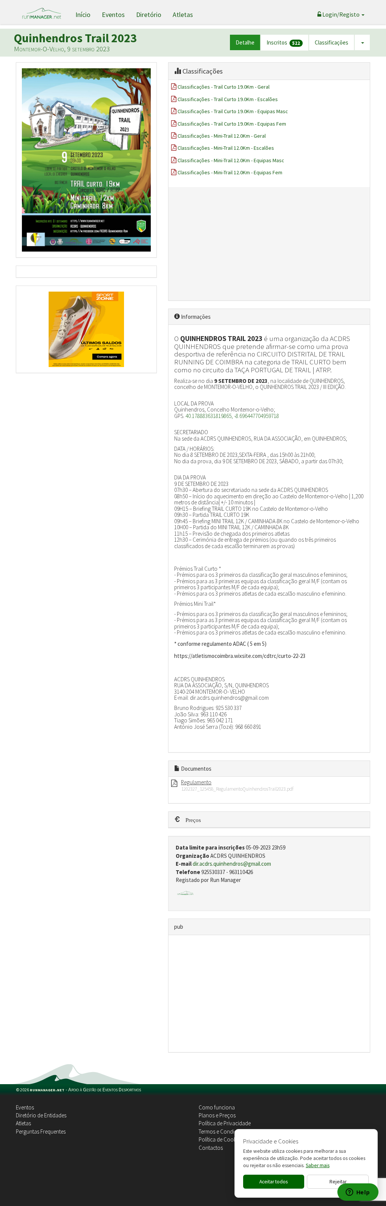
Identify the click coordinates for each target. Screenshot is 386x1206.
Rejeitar (337, 1181)
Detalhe (245, 42)
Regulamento (196, 782)
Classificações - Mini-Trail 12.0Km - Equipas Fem (230, 172)
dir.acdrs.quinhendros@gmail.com (232, 863)
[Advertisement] (269, 244)
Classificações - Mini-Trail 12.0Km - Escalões (226, 147)
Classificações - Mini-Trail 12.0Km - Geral (222, 135)
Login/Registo (341, 14)
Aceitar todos (273, 1181)
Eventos (113, 14)
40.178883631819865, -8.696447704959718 (232, 415)
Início (82, 14)
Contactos (211, 1147)
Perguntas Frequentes (41, 1131)
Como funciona (217, 1107)
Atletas (183, 14)
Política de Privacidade (225, 1123)
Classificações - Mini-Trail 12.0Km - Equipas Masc (231, 160)
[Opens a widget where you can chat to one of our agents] (357, 1192)
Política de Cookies (220, 1139)
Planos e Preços (217, 1115)
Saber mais (317, 1165)
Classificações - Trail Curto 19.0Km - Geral (224, 86)
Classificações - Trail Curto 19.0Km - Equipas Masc (233, 111)
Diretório (148, 14)
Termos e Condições (222, 1131)
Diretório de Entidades (41, 1115)
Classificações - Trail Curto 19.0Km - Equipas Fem (232, 123)
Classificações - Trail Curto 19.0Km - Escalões (228, 99)
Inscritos (283, 42)
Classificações (331, 42)
